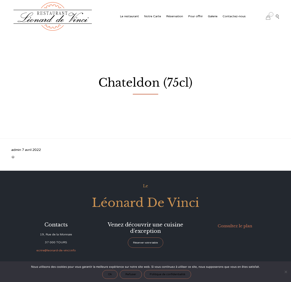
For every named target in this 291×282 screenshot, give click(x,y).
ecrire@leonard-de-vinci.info (56, 250)
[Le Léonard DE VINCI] (56, 16)
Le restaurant (129, 16)
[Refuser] (286, 272)
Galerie (213, 16)
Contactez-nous (234, 16)
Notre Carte (152, 16)
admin (16, 150)
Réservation (174, 16)
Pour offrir (195, 16)
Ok (110, 274)
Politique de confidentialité (167, 274)
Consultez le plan (235, 226)
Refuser (130, 274)
